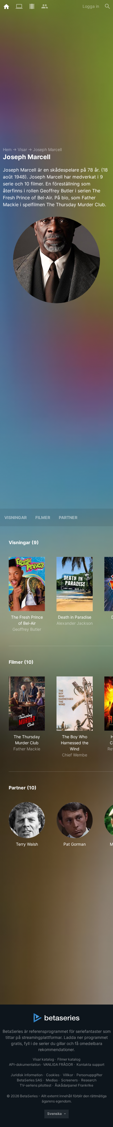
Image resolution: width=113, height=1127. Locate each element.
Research (88, 1080)
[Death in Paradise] (75, 584)
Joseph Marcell (47, 149)
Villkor (68, 1075)
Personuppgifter (89, 1075)
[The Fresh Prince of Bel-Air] (27, 584)
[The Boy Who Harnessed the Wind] (75, 703)
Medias (52, 1080)
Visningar (15, 517)
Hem (7, 149)
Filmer (42, 517)
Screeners (69, 1080)
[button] (27, 824)
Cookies (52, 1075)
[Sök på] (107, 6)
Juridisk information (27, 1075)
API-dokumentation (25, 1064)
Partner (68, 517)
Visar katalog (43, 1059)
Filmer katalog (68, 1059)
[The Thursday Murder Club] (27, 703)
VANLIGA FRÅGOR (58, 1064)
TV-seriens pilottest (35, 1085)
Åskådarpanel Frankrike (74, 1085)
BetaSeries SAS (29, 1080)
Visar (22, 149)
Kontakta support (90, 1064)
